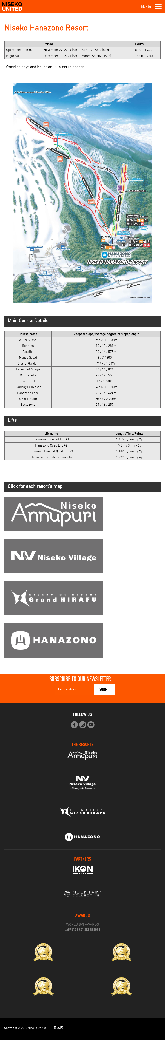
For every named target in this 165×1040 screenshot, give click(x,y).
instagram (82, 724)
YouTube (91, 724)
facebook (74, 724)
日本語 (146, 6)
